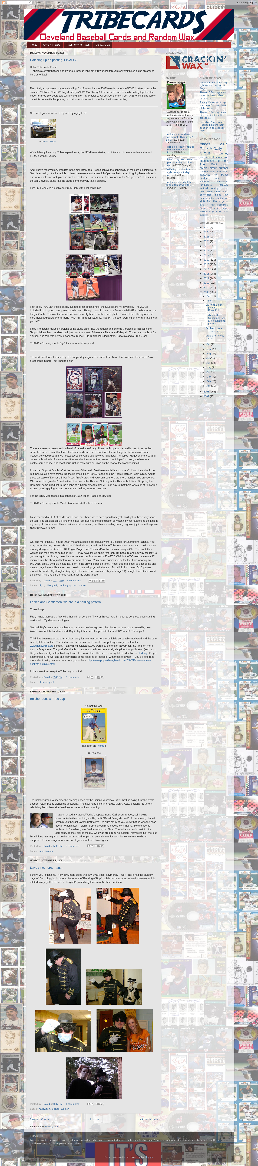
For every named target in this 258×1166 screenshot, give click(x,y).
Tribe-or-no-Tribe (78, 45)
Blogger (149, 1157)
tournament (207, 157)
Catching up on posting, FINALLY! (54, 60)
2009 (207, 292)
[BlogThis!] (93, 581)
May (209, 367)
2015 (207, 264)
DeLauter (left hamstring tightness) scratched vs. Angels (213, 85)
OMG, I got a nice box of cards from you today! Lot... (179, 172)
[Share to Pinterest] (103, 581)
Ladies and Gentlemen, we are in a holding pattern (65, 602)
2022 (207, 232)
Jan (208, 386)
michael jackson (60, 1109)
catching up (65, 585)
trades (82, 585)
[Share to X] (96, 581)
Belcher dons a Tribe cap (47, 699)
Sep (208, 349)
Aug (208, 353)
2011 (207, 283)
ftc (218, 160)
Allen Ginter (206, 191)
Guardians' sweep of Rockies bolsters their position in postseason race (212, 126)
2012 (207, 278)
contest (218, 191)
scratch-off (221, 157)
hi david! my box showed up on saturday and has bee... (179, 162)
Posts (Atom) (52, 1126)
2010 (207, 287)
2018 (207, 250)
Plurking (142, 653)
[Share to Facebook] (100, 581)
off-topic (43, 682)
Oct (208, 344)
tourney (223, 153)
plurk (52, 682)
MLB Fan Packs (210, 201)
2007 (207, 396)
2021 (207, 236)
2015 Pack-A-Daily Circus (214, 148)
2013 (207, 273)
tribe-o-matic (207, 198)
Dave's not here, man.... (46, 867)
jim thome (221, 175)
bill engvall (51, 585)
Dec (208, 296)
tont (226, 188)
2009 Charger (50, 141)
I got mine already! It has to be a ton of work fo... (179, 183)
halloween (44, 1109)
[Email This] (90, 581)
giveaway (205, 175)
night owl (221, 194)
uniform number (218, 168)
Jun (208, 363)
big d (41, 585)
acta (41, 851)
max (75, 585)
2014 (207, 269)
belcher (49, 851)
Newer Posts (39, 1119)
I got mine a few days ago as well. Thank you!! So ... (179, 137)
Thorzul (100, 745)
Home (34, 45)
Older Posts (149, 1119)
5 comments (72, 846)
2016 (207, 260)
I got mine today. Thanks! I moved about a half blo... (180, 150)
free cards (222, 171)
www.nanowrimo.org (41, 645)
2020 (207, 241)
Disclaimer (103, 45)
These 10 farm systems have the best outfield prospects (213, 95)
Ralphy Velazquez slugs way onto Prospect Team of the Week (213, 105)
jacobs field (217, 211)
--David (46, 580)
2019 (207, 246)
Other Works (51, 45)
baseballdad (221, 198)
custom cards (207, 171)
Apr (208, 372)
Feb (208, 381)
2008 (207, 391)
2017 (207, 255)
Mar (208, 376)
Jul (208, 358)
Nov (208, 300)
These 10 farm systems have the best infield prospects (213, 115)
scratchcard (207, 160)
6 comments (74, 580)
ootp (212, 205)
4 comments (72, 1104)
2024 (207, 227)
